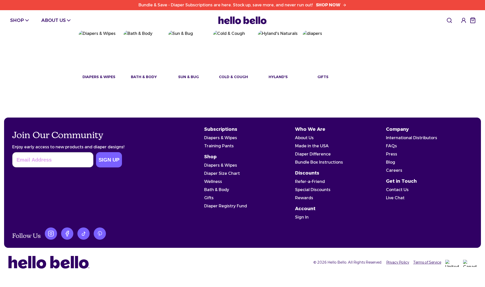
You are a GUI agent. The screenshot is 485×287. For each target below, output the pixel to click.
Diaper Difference (313, 154)
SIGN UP (109, 160)
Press (391, 154)
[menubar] (41, 20)
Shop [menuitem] (17, 20)
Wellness (213, 181)
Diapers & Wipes (220, 137)
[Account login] (464, 20)
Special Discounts (312, 189)
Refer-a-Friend (310, 181)
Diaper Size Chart (222, 173)
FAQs (391, 146)
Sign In (302, 217)
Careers (394, 170)
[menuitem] (449, 20)
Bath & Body (216, 189)
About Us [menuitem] (53, 20)
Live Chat (395, 197)
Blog (390, 162)
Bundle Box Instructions (319, 162)
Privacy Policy (397, 262)
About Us (304, 137)
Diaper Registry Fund (225, 206)
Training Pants (219, 146)
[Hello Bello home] (242, 20)
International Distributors (411, 137)
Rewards (304, 197)
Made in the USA (312, 146)
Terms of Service (427, 262)
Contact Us (397, 189)
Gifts (209, 197)
